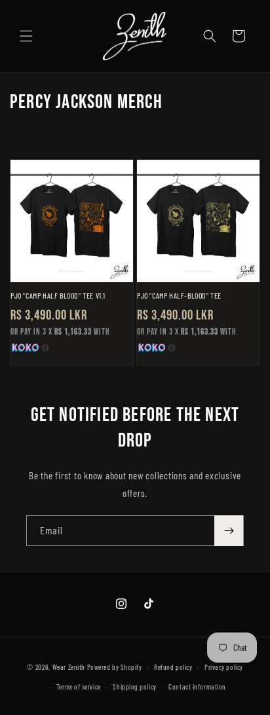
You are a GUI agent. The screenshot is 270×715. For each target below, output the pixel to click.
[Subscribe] (228, 530)
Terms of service (78, 686)
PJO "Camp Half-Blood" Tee (179, 295)
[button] (26, 36)
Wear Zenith (68, 666)
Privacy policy (223, 667)
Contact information (196, 686)
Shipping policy (134, 686)
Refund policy (173, 667)
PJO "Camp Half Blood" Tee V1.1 (58, 295)
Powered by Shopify (114, 666)
